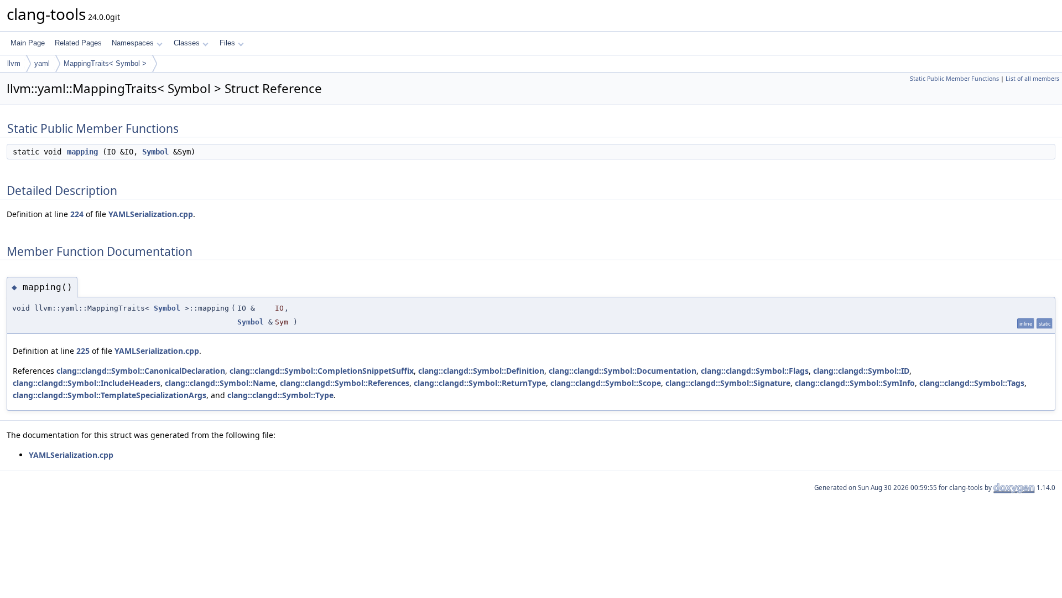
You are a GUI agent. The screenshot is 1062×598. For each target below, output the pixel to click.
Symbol (155, 151)
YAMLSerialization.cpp (150, 214)
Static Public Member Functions (954, 79)
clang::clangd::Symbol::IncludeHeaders (86, 383)
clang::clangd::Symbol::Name (220, 383)
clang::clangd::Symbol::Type (280, 395)
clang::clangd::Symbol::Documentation (622, 370)
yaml (42, 63)
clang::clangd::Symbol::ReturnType (480, 383)
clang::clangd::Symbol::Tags (971, 383)
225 (83, 351)
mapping (82, 151)
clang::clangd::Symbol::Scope (605, 383)
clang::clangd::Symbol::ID (861, 370)
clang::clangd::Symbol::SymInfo (855, 383)
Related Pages (78, 43)
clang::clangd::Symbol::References (344, 383)
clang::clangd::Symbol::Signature (727, 383)
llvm (13, 63)
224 (77, 214)
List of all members (1032, 79)
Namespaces (133, 43)
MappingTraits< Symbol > (105, 63)
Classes (187, 43)
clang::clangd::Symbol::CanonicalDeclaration (140, 370)
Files (227, 43)
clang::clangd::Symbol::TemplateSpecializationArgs (109, 395)
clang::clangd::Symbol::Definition (481, 370)
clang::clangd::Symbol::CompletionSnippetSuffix (322, 370)
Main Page (28, 43)
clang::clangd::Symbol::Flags (755, 370)
